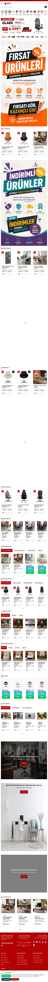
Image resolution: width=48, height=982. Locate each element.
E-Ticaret (20, 900)
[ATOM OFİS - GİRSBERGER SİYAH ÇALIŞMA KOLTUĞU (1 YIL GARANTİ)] (30, 716)
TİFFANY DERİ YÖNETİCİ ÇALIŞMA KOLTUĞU (7, 506)
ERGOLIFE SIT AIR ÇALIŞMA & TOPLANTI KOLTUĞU (39, 506)
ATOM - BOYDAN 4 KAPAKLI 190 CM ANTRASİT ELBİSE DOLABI (39, 147)
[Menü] (1, 3)
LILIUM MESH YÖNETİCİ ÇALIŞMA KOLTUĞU (23, 506)
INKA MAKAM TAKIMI (38, 385)
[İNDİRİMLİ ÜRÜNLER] (24, 203)
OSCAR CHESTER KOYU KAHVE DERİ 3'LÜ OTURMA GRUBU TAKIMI (23, 386)
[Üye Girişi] (43, 3)
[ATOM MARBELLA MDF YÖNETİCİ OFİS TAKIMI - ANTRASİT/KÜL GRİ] (42, 526)
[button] (21, 277)
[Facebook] (34, 862)
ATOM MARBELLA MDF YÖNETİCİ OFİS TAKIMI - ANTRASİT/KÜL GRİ (42, 533)
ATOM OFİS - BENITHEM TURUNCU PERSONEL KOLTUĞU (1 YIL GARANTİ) (17, 723)
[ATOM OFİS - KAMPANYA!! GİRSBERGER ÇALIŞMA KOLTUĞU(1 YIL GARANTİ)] (42, 716)
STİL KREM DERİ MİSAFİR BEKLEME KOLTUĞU (23, 267)
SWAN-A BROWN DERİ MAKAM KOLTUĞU (29, 598)
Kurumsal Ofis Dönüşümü (38, 881)
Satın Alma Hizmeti (36, 877)
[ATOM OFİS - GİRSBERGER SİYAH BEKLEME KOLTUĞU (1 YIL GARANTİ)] (6, 716)
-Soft (18, 900)
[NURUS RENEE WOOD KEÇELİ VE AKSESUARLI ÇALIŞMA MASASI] (6, 559)
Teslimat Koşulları (20, 875)
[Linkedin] (43, 862)
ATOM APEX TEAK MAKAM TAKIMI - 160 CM (23, 147)
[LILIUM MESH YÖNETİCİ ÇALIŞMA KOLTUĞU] (24, 497)
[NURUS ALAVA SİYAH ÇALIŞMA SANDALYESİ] (30, 684)
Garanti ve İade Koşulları (22, 881)
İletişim (2, 884)
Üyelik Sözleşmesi (20, 877)
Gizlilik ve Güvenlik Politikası (22, 884)
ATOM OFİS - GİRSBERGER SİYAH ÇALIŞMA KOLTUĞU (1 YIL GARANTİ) (29, 723)
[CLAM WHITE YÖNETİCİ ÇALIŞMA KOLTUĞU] (42, 591)
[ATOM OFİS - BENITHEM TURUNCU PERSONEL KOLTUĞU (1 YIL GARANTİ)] (18, 716)
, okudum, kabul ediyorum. (25, 865)
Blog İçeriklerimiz (36, 875)
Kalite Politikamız (4, 879)
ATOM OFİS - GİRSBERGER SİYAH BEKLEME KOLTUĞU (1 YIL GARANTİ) (5, 723)
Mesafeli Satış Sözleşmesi (22, 879)
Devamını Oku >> (6, 843)
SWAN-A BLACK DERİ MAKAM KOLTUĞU (17, 598)
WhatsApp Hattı (6, 572)
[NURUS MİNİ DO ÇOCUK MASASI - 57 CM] (18, 559)
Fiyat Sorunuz (6, 568)
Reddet (36, 975)
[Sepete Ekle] (3, 154)
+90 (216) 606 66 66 (7, 864)
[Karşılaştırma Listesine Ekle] (9, 154)
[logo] (8, 3)
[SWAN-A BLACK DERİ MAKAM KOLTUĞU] (18, 591)
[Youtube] (46, 862)
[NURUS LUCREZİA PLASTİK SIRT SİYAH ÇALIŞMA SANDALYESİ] (42, 684)
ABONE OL (28, 862)
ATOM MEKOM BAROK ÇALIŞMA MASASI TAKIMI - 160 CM (7, 147)
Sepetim (2, 890)
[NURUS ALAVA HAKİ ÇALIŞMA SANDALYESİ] (6, 684)
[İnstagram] (37, 862)
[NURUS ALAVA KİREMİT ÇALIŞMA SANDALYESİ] (18, 684)
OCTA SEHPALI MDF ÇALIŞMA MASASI (8, 386)
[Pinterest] (40, 862)
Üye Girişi (3, 894)
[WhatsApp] (34, 865)
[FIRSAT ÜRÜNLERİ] (24, 83)
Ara (45, 6)
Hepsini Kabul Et (15, 979)
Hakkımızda (3, 875)
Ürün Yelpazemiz (4, 877)
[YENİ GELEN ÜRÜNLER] (24, 322)
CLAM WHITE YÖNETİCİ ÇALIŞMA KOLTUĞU (42, 598)
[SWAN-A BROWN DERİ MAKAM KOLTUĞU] (30, 591)
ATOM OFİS (36, 386)
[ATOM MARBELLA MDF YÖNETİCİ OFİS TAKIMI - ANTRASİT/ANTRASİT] (30, 526)
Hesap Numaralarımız (5, 881)
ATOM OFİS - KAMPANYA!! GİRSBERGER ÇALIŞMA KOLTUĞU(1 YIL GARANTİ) (41, 723)
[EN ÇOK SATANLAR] (24, 442)
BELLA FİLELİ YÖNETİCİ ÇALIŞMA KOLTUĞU (39, 267)
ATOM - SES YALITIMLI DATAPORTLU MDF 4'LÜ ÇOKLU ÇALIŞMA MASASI (7, 267)
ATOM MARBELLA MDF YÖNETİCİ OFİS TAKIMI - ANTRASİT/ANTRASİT (30, 533)
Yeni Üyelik (3, 892)
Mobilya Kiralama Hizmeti (38, 879)
